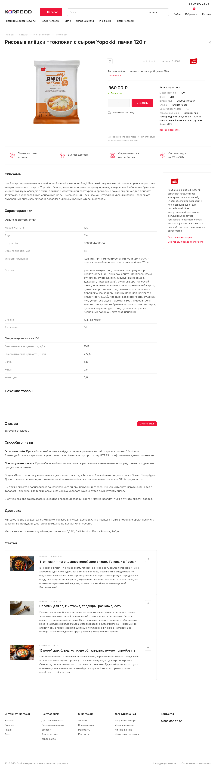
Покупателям (50, 714)
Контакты (83, 734)
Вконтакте (164, 729)
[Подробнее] (148, 559)
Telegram (172, 729)
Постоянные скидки (52, 725)
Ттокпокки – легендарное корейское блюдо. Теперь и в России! (88, 562)
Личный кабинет (125, 714)
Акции (8, 729)
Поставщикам (86, 725)
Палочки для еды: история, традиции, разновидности (80, 606)
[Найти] (165, 12)
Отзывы (82, 720)
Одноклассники (180, 729)
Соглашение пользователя (196, 763)
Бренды (9, 725)
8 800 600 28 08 (199, 3)
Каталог (9, 720)
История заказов (124, 725)
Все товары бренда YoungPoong (186, 242)
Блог (7, 734)
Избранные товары (125, 720)
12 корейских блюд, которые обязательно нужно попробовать (87, 650)
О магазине (85, 714)
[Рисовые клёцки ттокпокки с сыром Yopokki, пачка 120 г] (56, 92)
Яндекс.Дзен (188, 729)
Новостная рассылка (127, 734)
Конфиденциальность (164, 763)
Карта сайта (48, 738)
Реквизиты (84, 729)
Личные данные (123, 729)
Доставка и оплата (52, 720)
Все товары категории (180, 237)
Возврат (46, 729)
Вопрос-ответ (49, 734)
